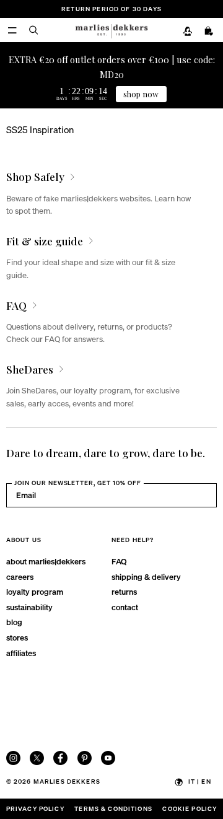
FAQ (119, 561)
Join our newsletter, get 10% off (77, 482)
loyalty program (34, 591)
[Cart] (209, 31)
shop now (141, 94)
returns (124, 591)
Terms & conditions (113, 808)
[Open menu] (12, 30)
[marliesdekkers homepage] (111, 30)
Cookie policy (189, 808)
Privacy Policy (35, 808)
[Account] (187, 31)
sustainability (29, 607)
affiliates (21, 652)
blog (14, 621)
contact (125, 607)
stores (17, 637)
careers (19, 576)
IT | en (199, 781)
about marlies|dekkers (45, 561)
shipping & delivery (146, 576)
